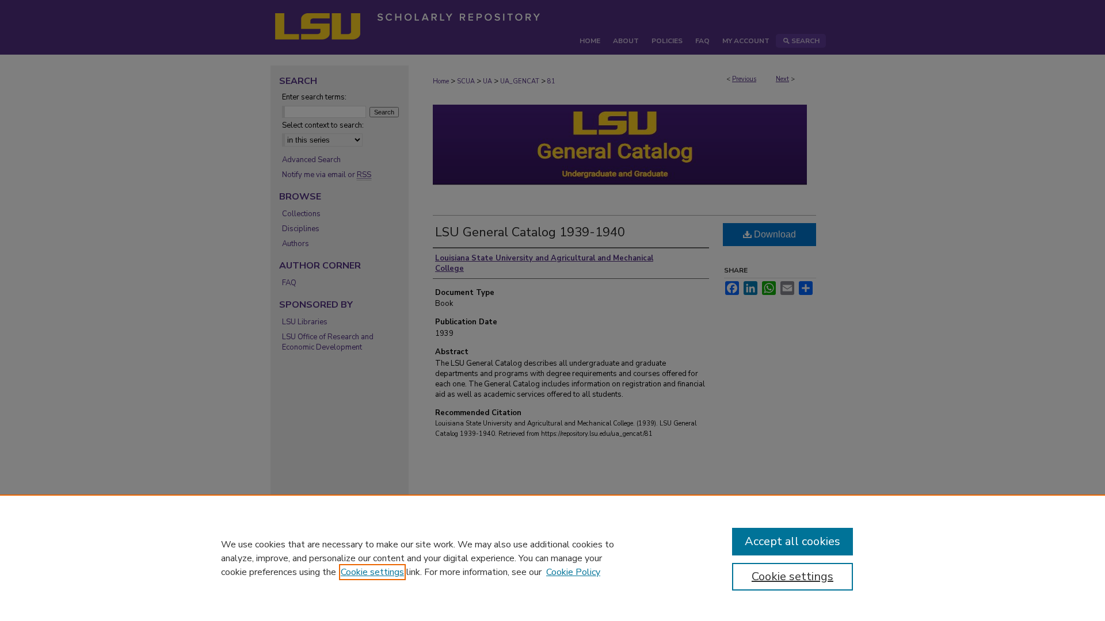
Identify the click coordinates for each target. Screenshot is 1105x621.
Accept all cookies (792, 541)
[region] (552, 557)
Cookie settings (372, 572)
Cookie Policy (573, 572)
